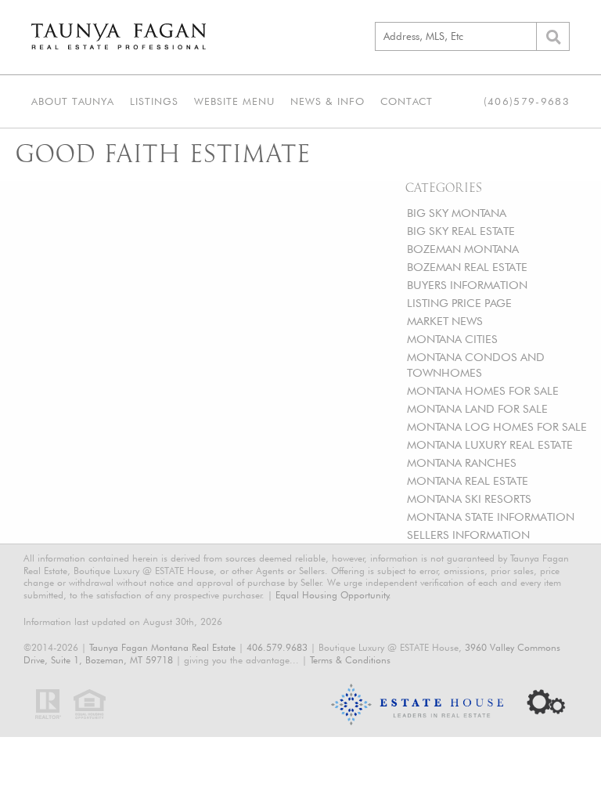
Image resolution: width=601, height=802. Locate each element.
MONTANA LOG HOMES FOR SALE (497, 426)
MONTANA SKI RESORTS (469, 498)
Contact (406, 101)
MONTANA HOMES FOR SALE (483, 390)
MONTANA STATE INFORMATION (490, 516)
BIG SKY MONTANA (456, 212)
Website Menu (234, 101)
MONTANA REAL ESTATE (467, 480)
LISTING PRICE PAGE (459, 302)
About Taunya (72, 101)
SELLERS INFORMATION (468, 534)
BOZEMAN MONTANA (463, 248)
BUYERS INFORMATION (467, 284)
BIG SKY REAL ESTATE (461, 230)
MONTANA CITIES (452, 338)
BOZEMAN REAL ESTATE (467, 266)
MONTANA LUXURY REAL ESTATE (490, 444)
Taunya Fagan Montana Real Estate (162, 647)
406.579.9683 (277, 647)
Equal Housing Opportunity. (333, 595)
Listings (154, 101)
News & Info (327, 101)
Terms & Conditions (350, 660)
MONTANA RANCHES (461, 462)
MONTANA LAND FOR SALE (477, 408)
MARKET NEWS (445, 320)
